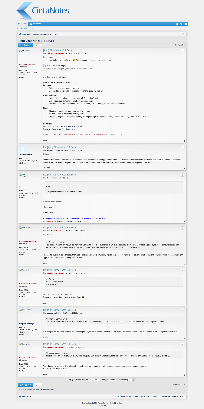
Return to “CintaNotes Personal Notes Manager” (36, 389)
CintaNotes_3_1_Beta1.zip (63, 129)
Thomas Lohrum (25, 155)
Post (24, 45)
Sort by (103, 380)
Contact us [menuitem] (124, 397)
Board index (26, 397)
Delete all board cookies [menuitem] (161, 397)
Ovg (21, 187)
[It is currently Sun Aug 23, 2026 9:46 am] (183, 34)
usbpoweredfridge (26, 324)
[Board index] (43, 11)
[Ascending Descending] (125, 380)
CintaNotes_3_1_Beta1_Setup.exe (68, 127)
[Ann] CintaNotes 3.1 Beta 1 (36, 41)
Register (30, 28)
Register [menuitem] (186, 24)
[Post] (44, 53)
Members (37, 24)
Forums (23, 24)
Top (184, 141)
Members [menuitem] (145, 397)
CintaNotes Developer (27, 64)
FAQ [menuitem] (178, 24)
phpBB (93, 403)
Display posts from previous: (78, 380)
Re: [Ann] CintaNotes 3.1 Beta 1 (60, 147)
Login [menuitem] (182, 24)
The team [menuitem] (134, 397)
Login (21, 28)
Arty (105, 405)
